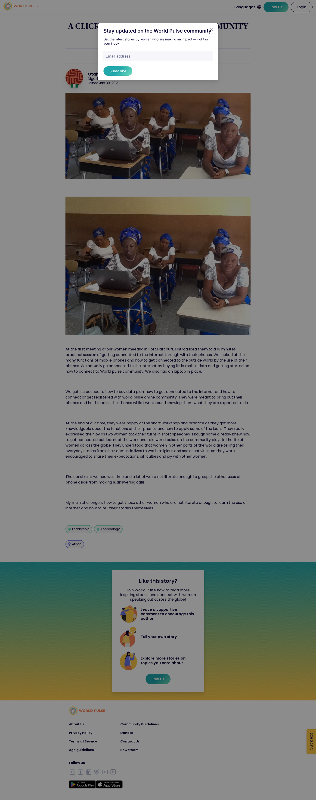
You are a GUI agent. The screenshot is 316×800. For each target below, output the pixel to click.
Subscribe (117, 71)
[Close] (211, 29)
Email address (118, 56)
